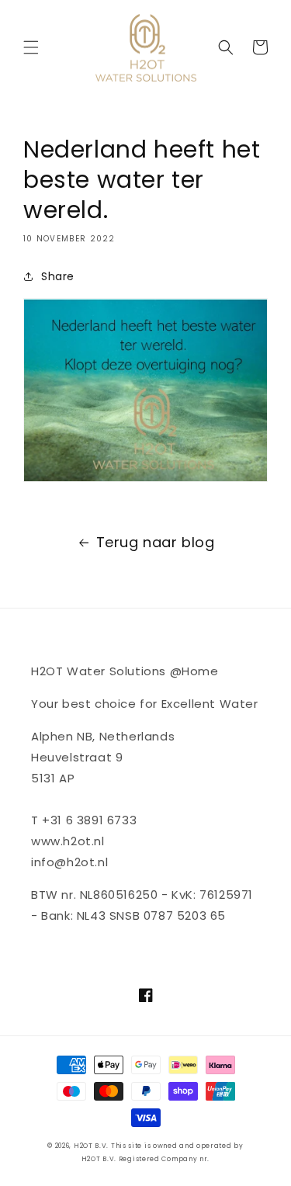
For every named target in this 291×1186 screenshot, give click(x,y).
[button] (31, 47)
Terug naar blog (155, 542)
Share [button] (57, 276)
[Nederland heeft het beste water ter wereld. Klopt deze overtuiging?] (145, 481)
